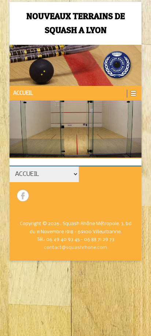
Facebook (23, 195)
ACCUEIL (23, 93)
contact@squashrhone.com (75, 247)
